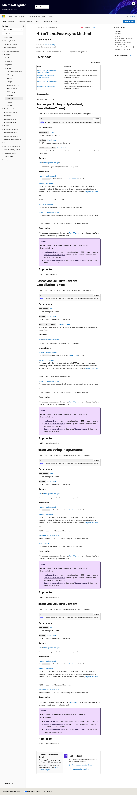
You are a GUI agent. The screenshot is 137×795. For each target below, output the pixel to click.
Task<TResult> (74, 233)
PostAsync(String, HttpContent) (46, 81)
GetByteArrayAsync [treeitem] (13, 85)
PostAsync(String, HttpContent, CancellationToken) (124, 39)
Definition (118, 31)
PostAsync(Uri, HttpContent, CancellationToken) (123, 43)
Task (40, 163)
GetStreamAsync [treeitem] (12, 88)
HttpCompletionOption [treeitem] (11, 112)
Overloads (118, 33)
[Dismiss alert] (133, 3)
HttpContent (51, 140)
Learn (38, 27)
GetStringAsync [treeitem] (11, 92)
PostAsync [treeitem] (10, 99)
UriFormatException (46, 205)
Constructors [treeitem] (9, 61)
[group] (70, 122)
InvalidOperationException (48, 176)
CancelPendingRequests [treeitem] (14, 71)
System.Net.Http (50, 45)
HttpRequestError (91, 192)
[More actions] (99, 27)
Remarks (117, 36)
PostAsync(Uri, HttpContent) (46, 86)
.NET (44, 27)
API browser (51, 27)
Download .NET (129, 21)
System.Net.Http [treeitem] (9, 37)
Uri (51, 309)
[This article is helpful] (130, 55)
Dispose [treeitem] (9, 78)
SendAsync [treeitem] (10, 105)
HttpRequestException (47, 184)
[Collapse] (23, 26)
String (52, 132)
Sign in (132, 16)
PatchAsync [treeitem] (10, 95)
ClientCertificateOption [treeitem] (11, 44)
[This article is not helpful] (132, 55)
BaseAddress (73, 179)
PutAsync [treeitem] (9, 102)
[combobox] (12, 29)
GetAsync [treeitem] (9, 82)
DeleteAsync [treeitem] (10, 75)
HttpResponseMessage (51, 163)
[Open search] (128, 16)
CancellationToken (63, 148)
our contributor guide (48, 769)
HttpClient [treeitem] (8, 58)
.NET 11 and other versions (49, 274)
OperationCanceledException (49, 212)
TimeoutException (81, 260)
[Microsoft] (3, 16)
